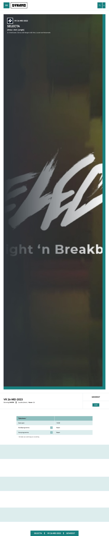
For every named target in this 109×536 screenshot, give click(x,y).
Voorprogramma (23, 432)
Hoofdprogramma (23, 428)
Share (96, 405)
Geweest (70, 533)
